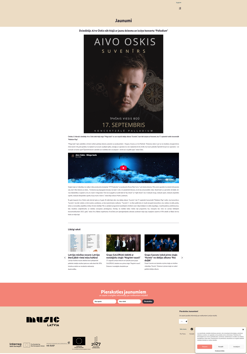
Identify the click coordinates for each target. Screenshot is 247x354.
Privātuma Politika (219, 350)
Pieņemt (204, 346)
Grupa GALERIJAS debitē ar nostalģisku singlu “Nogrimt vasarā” (123, 256)
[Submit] (186, 321)
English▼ (178, 2)
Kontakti (191, 334)
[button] (243, 329)
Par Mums (183, 334)
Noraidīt (220, 346)
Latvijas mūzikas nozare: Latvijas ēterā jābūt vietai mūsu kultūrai (84, 256)
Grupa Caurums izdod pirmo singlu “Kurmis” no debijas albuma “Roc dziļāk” (161, 257)
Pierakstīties (148, 301)
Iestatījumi (236, 346)
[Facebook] (191, 329)
